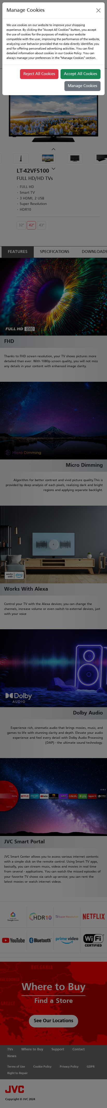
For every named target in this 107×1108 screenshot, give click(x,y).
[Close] (98, 10)
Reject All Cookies (39, 74)
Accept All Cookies (80, 74)
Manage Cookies (82, 86)
